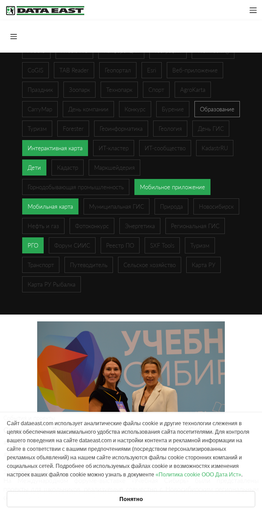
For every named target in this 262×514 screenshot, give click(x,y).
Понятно (131, 499)
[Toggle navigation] (253, 10)
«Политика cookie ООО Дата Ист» (198, 474)
